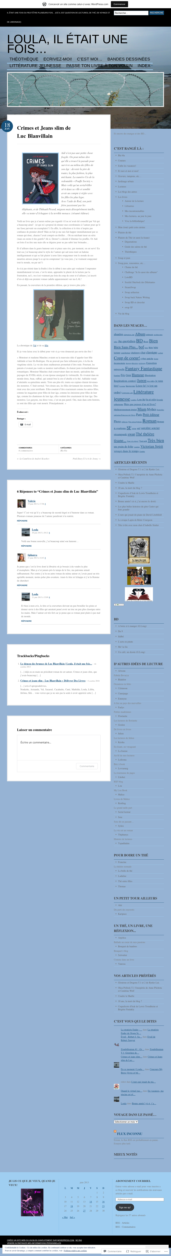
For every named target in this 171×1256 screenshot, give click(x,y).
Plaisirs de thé (124, 232)
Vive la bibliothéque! (135, 221)
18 (71, 1206)
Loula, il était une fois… (67, 43)
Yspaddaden (123, 843)
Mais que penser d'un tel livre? (140, 404)
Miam (141, 408)
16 (103, 1201)
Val (34, 345)
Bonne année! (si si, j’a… (144, 1103)
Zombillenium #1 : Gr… (132, 1049)
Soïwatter (122, 955)
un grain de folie (123, 446)
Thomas (122, 886)
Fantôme (117, 375)
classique (151, 352)
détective (134, 363)
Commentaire (87, 766)
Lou (120, 785)
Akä (120, 905)
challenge (135, 352)
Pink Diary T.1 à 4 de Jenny (87, 458)
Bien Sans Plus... (126, 346)
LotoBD (128, 277)
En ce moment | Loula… (132, 1069)
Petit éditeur (151, 414)
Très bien (156, 440)
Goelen (121, 724)
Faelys (121, 707)
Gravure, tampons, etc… (129, 176)
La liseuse (122, 750)
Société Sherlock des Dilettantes (140, 282)
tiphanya (32, 555)
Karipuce (122, 913)
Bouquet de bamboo (127, 946)
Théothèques (131, 251)
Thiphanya (123, 834)
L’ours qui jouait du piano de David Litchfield (140, 514)
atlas (115, 341)
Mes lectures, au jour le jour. (138, 216)
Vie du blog (123, 313)
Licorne (122, 386)
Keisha (121, 742)
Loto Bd (141, 399)
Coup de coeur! (127, 358)
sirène (134, 428)
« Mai (65, 1217)
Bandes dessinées (128, 59)
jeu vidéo (151, 381)
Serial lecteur (124, 811)
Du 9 (120, 631)
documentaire (119, 363)
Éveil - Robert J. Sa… (131, 1036)
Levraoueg (123, 768)
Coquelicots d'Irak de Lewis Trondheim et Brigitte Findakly (138, 1008)
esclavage (142, 363)
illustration (150, 375)
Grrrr (128, 375)
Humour (138, 374)
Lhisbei (121, 777)
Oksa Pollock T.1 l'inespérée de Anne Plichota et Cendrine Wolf (140, 989)
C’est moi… (89, 59)
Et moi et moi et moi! (128, 170)
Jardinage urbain (126, 181)
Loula (35, 529)
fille (46, 345)
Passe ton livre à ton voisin (99, 66)
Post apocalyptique (135, 422)
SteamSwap (130, 287)
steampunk (120, 434)
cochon (160, 353)
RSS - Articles (122, 1222)
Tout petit (143, 441)
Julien (121, 733)
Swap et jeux (124, 257)
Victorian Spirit (151, 446)
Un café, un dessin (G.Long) (131, 652)
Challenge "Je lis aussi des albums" (141, 272)
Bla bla (63, 450)
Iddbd (121, 636)
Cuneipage (123, 693)
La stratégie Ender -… (131, 1029)
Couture (122, 160)
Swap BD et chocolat (135, 302)
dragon (128, 363)
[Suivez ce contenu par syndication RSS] (115, 1133)
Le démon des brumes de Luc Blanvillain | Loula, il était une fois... (56, 663)
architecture (158, 334)
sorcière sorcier (150, 428)
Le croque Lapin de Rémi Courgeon (135, 519)
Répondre (22, 521)
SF (129, 427)
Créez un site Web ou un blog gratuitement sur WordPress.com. (40, 1240)
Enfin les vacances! (127, 165)
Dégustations (131, 241)
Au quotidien (126, 341)
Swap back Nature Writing (137, 297)
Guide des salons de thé (136, 246)
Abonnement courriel (133, 1181)
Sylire (121, 825)
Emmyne (122, 698)
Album (140, 333)
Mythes (151, 409)
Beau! (145, 341)
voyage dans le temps (126, 451)
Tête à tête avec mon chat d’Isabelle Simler (138, 525)
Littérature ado (127, 393)
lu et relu (151, 399)
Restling (122, 803)
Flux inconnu (129, 1133)
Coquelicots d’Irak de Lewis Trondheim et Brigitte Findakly (138, 494)
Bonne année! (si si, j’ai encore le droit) (137, 501)
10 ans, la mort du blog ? (130, 487)
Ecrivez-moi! (57, 59)
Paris (139, 414)
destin (156, 359)
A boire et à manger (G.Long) (132, 626)
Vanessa (121, 963)
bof (141, 346)
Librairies (129, 206)
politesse (125, 422)
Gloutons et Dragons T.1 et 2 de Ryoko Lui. (139, 469)
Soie (120, 817)
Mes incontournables (134, 211)
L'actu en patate (125, 641)
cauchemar (125, 352)
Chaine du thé (131, 267)
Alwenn (121, 670)
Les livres (122, 196)
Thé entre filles (125, 881)
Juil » (72, 1217)
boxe (146, 347)
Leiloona (122, 759)
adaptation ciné (129, 334)
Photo (117, 421)
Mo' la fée (123, 646)
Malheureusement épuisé (125, 409)
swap (131, 433)
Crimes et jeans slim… (131, 1056)
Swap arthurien (132, 292)
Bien (153, 340)
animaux (149, 334)
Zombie (142, 451)
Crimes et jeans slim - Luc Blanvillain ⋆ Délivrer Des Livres (53, 680)
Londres (134, 400)
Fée (123, 375)
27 (84, 1210)
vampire (137, 447)
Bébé (151, 347)
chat (142, 352)
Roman (149, 420)
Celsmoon (122, 688)
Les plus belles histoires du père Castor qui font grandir (138, 508)
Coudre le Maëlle (126, 482)
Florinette (122, 716)
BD (139, 340)
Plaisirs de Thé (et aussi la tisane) (134, 237)
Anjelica (122, 937)
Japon (141, 380)
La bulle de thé (125, 870)
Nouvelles (160, 409)
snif (138, 428)
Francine (122, 862)
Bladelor (122, 679)
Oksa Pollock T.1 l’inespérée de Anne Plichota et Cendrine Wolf (140, 476)
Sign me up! (125, 1207)
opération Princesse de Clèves (124, 415)
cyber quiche (147, 358)
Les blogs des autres (127, 191)
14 (91, 1201)
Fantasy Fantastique (143, 368)
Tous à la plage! (133, 441)
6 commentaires (26, 450)
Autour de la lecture (134, 200)
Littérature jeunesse (35, 66)
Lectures (122, 186)
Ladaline (122, 876)
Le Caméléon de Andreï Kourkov (33, 458)
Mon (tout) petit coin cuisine (131, 227)
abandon (118, 334)
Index (144, 66)
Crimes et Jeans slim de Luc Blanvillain (44, 132)
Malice (121, 794)
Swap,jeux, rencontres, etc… (131, 263)
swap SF (129, 307)
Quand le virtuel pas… (131, 1090)
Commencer (119, 4)
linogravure (130, 386)
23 (103, 1206)
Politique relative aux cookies (75, 1250)
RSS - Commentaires (125, 1226)
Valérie (32, 501)
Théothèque (24, 59)
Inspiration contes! (125, 381)
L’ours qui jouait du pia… (143, 1081)
